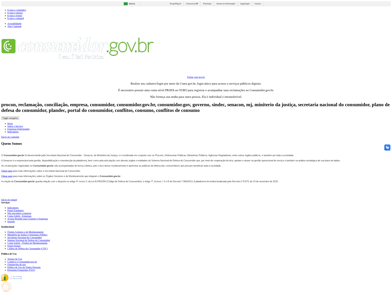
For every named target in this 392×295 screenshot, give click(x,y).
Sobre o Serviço (15, 126)
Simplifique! (175, 3)
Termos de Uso (14, 259)
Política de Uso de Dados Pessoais (24, 267)
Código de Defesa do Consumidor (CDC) (27, 248)
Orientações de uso (16, 264)
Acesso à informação (226, 3)
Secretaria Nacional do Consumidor (24, 237)
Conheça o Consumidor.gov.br (22, 261)
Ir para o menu (15, 13)
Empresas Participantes (18, 129)
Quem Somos (14, 246)
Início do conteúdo (10, 137)
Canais (258, 3)
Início (10, 123)
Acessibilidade (14, 23)
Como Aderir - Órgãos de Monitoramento (27, 243)
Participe (207, 3)
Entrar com (196, 77)
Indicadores (13, 131)
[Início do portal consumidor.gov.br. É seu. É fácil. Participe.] (78, 70)
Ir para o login (14, 15)
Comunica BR (192, 3)
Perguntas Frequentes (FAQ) (21, 270)
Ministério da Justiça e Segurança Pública (27, 234)
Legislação (245, 3)
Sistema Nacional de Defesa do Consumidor (28, 240)
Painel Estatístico (15, 210)
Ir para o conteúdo (16, 10)
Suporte (11, 221)
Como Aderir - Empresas (19, 216)
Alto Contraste (14, 26)
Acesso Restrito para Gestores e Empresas (27, 218)
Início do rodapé (9, 199)
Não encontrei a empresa (19, 213)
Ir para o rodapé (15, 18)
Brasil (132, 3)
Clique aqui (6, 171)
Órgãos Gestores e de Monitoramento (25, 232)
